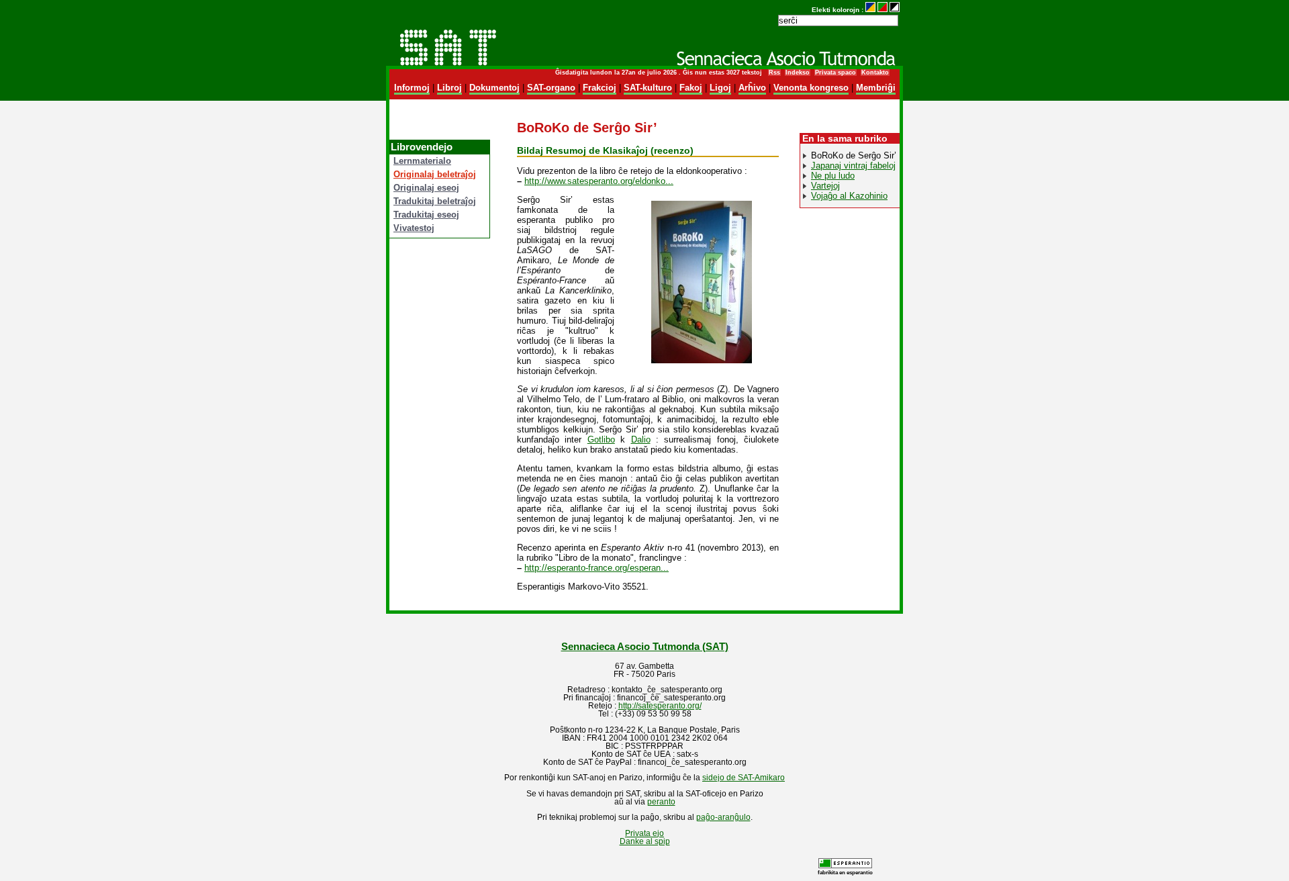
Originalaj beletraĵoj (434, 174)
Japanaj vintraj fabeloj (853, 165)
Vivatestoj (413, 228)
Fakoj (690, 88)
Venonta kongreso (811, 88)
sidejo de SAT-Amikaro (743, 778)
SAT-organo (551, 88)
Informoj (412, 88)
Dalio (641, 439)
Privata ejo (644, 833)
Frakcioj (599, 88)
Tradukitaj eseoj (426, 215)
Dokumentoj (494, 88)
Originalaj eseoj (426, 188)
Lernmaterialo (422, 161)
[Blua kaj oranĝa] (870, 9)
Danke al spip (645, 841)
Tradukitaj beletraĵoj (434, 201)
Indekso (797, 72)
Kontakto (875, 72)
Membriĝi (876, 88)
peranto (661, 802)
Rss (774, 72)
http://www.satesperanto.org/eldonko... (598, 181)
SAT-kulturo (648, 88)
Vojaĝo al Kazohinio (849, 196)
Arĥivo (752, 88)
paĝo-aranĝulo (723, 817)
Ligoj (720, 88)
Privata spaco (835, 72)
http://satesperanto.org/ (660, 706)
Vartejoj (825, 186)
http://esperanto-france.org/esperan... (596, 568)
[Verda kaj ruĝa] (882, 9)
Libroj (449, 88)
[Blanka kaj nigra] (895, 9)
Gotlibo (601, 439)
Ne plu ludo (833, 176)
